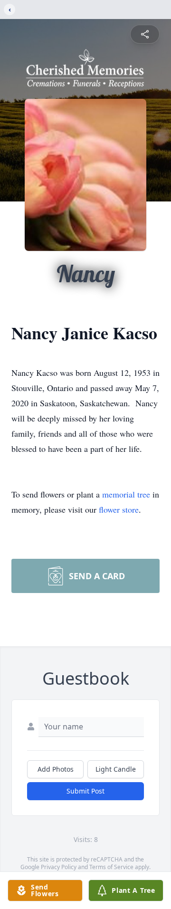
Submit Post (85, 790)
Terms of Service (111, 867)
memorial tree (126, 494)
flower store (119, 509)
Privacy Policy (58, 867)
